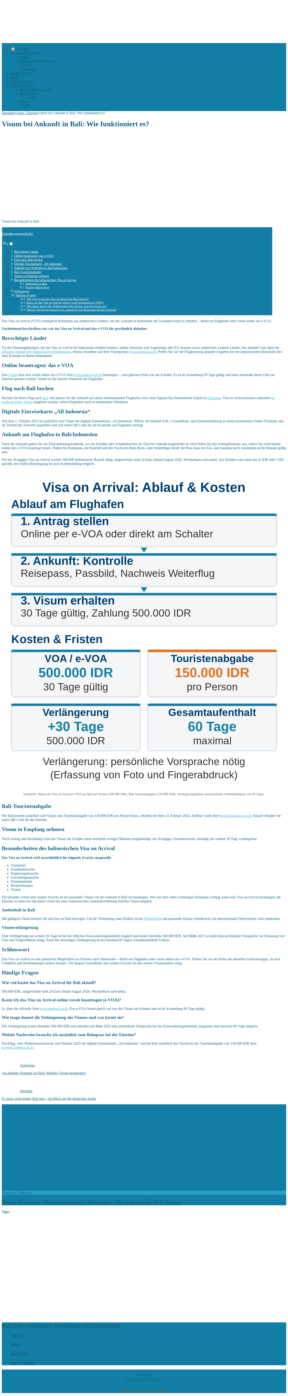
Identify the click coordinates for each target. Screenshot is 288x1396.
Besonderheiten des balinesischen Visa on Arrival (45, 280)
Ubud (33, 97)
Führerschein (153, 919)
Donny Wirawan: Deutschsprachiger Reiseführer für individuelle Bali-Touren (91, 1202)
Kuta (15, 1344)
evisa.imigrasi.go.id (142, 352)
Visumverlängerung (37, 287)
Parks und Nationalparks (37, 61)
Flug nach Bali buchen (28, 260)
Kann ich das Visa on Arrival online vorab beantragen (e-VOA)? (65, 302)
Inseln (15, 77)
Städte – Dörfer (22, 73)
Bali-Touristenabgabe (27, 272)
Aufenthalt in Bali (36, 283)
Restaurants (28, 93)
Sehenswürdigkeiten (25, 53)
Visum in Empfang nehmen (31, 276)
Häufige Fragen (26, 295)
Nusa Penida (22, 1362)
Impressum (134, 1379)
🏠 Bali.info (20, 49)
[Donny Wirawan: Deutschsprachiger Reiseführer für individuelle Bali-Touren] (78, 1188)
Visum (13, 375)
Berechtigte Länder (26, 252)
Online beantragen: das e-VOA (33, 256)
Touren (25, 105)
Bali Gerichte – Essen (35, 89)
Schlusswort (21, 291)
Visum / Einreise (22, 81)
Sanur (16, 1335)
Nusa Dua (20, 1353)
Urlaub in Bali (21, 85)
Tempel (25, 65)
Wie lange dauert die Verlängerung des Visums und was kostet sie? (67, 306)
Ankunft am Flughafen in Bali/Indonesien (40, 268)
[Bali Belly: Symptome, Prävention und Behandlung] (118, 1316)
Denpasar (214, 398)
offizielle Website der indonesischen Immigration (36, 352)
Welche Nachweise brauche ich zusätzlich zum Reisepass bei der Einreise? (72, 309)
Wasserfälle (28, 69)
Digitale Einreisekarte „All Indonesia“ (38, 264)
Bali (45, 398)
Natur (24, 57)
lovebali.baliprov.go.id (235, 816)
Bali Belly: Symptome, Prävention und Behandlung (61, 1325)
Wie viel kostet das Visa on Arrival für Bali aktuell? (58, 299)
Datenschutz (153, 1379)
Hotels (24, 101)
